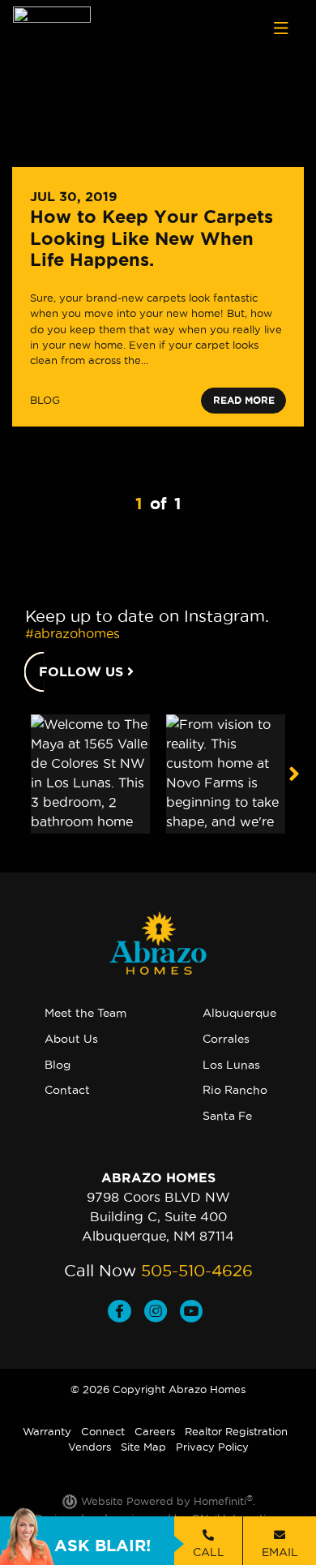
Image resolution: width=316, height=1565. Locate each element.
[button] (294, 773)
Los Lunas (231, 1064)
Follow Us (83, 671)
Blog (57, 1064)
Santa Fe (227, 1115)
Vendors (89, 1446)
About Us (71, 1038)
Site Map (143, 1446)
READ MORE (244, 400)
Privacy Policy (212, 1446)
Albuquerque (239, 1012)
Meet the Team (85, 1012)
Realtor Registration (236, 1431)
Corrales (226, 1038)
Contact (67, 1089)
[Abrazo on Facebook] (126, 1313)
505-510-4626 (197, 1271)
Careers (155, 1431)
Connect (103, 1431)
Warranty (47, 1431)
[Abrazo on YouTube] (194, 1313)
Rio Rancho (235, 1089)
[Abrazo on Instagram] (162, 1313)
